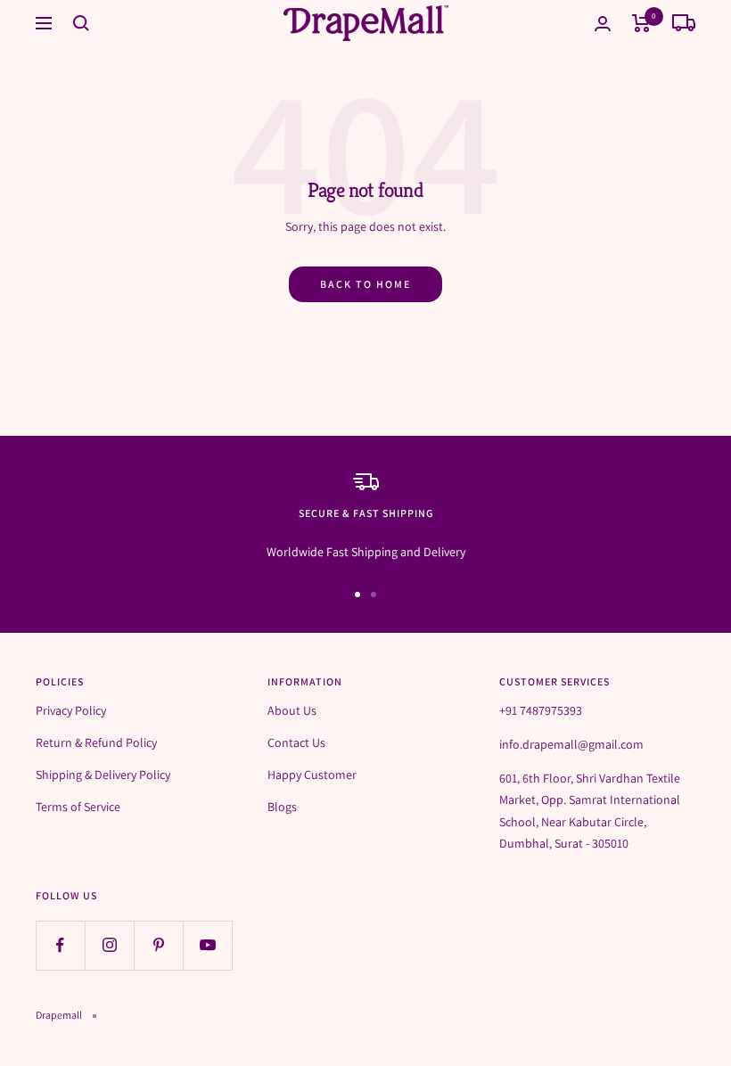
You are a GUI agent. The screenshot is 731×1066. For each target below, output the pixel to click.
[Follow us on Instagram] (109, 945)
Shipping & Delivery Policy (103, 775)
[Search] (81, 23)
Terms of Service (78, 807)
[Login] (603, 23)
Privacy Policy (71, 710)
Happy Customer (312, 775)
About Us (291, 710)
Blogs (282, 807)
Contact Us (296, 742)
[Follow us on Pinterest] (158, 945)
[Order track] (683, 23)
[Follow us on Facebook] (60, 945)
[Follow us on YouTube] (207, 945)
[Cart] (641, 23)
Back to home (365, 284)
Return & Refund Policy (96, 742)
